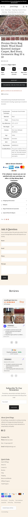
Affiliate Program (5, 481)
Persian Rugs (8, 10)
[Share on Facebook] (6, 219)
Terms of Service (4, 500)
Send (4, 277)
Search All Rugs (5, 462)
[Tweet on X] (4, 219)
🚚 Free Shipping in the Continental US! (11, 90)
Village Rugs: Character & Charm (19, 10)
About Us (3, 464)
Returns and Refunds (6, 478)
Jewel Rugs (6, 511)
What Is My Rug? (17, 502)
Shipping (3, 475)
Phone (3, 256)
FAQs (2, 473)
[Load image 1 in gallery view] (14, 25)
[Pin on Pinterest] (8, 219)
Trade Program (5, 483)
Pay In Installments (19, 500)
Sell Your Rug (10, 502)
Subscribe (14, 407)
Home (2, 10)
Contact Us (4, 467)
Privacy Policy (11, 500)
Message (3, 264)
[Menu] (1, 6)
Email (2, 248)
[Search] (4, 6)
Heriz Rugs (4, 12)
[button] (6, 336)
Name (2, 240)
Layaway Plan (3, 502)
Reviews (3, 470)
